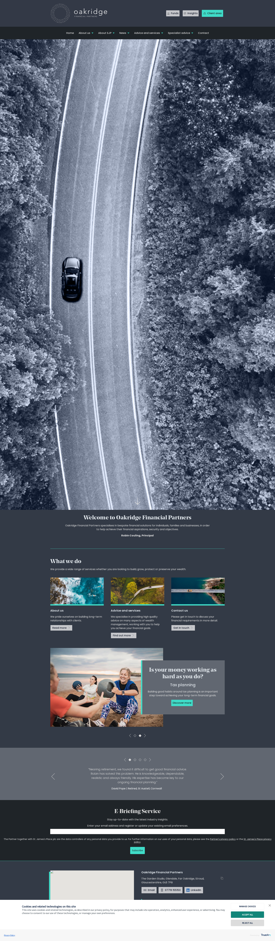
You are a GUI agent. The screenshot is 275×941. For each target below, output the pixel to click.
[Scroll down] (137, 501)
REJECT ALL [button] (247, 922)
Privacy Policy (9, 935)
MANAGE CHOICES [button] (247, 906)
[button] (270, 905)
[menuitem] (70, 33)
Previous (130, 736)
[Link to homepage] (82, 13)
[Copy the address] (223, 878)
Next (145, 736)
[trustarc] (266, 934)
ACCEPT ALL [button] (247, 914)
